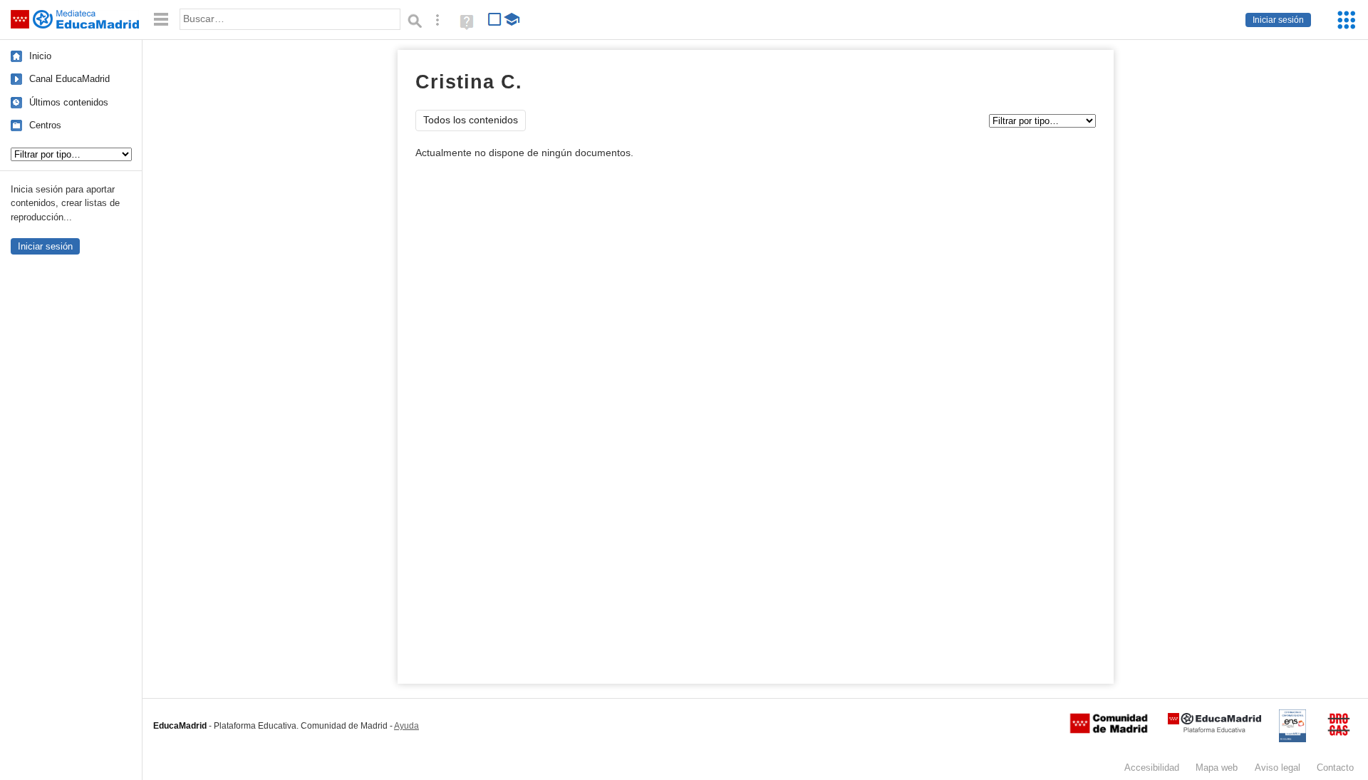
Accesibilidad (1151, 767)
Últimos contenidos (68, 102)
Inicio (40, 56)
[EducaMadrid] (1214, 729)
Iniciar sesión (1278, 20)
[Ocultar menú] (161, 20)
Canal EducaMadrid (69, 78)
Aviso (1277, 767)
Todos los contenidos (470, 120)
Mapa (1217, 767)
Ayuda (406, 726)
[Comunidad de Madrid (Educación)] (1108, 730)
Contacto (1335, 767)
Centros (45, 125)
